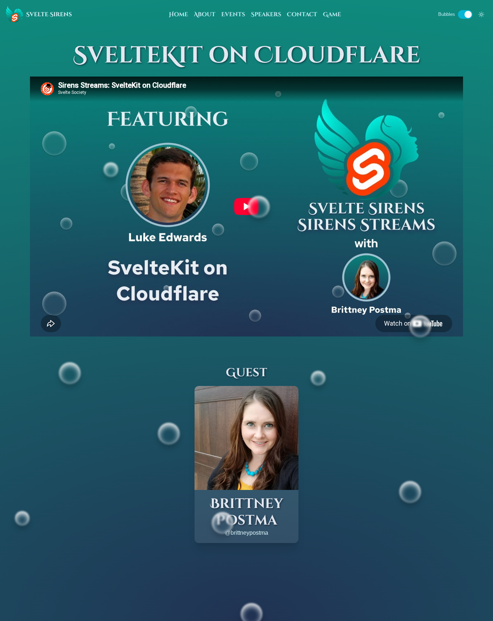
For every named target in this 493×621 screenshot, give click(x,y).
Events (233, 14)
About (204, 14)
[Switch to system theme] (481, 14)
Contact (302, 14)
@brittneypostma (246, 533)
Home (178, 14)
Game (332, 14)
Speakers (266, 14)
